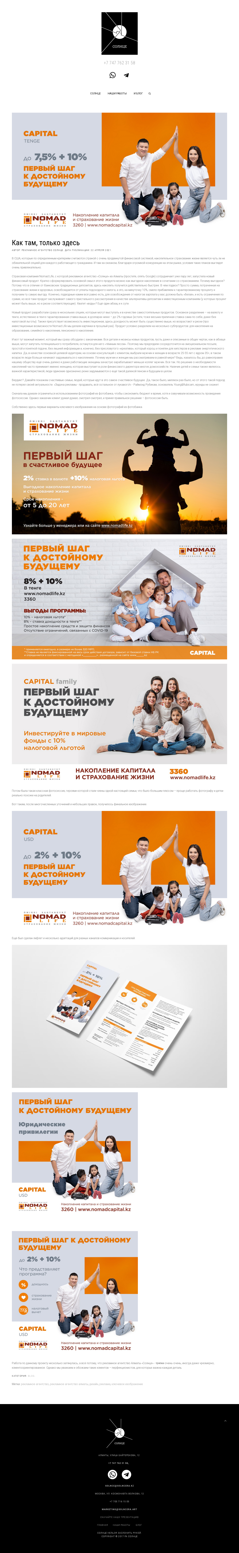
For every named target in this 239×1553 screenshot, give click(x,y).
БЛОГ (139, 1525)
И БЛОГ (138, 93)
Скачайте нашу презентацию (119, 1517)
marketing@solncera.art (119, 1509)
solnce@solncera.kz (119, 1486)
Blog (31, 1376)
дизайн (93, 1384)
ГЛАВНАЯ (102, 1525)
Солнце (95, 93)
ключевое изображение (127, 1384)
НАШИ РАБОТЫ (117, 93)
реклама (104, 1384)
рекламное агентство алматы (69, 1384)
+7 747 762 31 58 (119, 62)
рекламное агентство (35, 1384)
